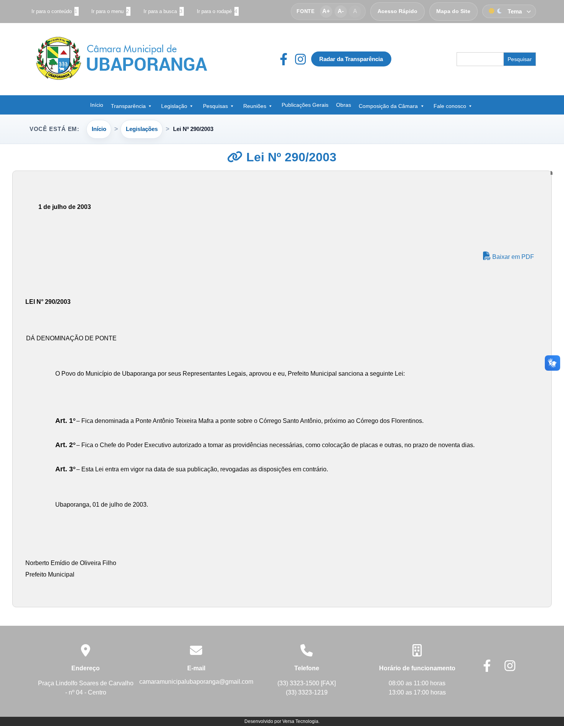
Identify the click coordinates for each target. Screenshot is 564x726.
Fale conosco (450, 106)
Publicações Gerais (305, 105)
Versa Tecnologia (300, 721)
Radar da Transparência (351, 59)
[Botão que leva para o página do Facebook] (287, 59)
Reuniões (254, 106)
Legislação (174, 106)
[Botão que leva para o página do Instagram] (300, 59)
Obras (343, 105)
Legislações (142, 129)
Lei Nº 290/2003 (289, 157)
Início (96, 105)
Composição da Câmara (388, 106)
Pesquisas (215, 106)
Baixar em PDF (512, 257)
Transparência (128, 106)
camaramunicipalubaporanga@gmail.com (196, 681)
